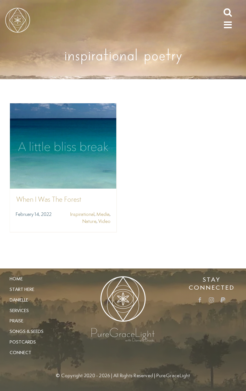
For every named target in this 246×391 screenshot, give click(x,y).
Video (104, 221)
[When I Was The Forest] (63, 108)
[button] (228, 11)
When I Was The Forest (48, 199)
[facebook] (199, 299)
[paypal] (223, 299)
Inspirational (82, 214)
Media (103, 214)
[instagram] (211, 299)
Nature (89, 221)
